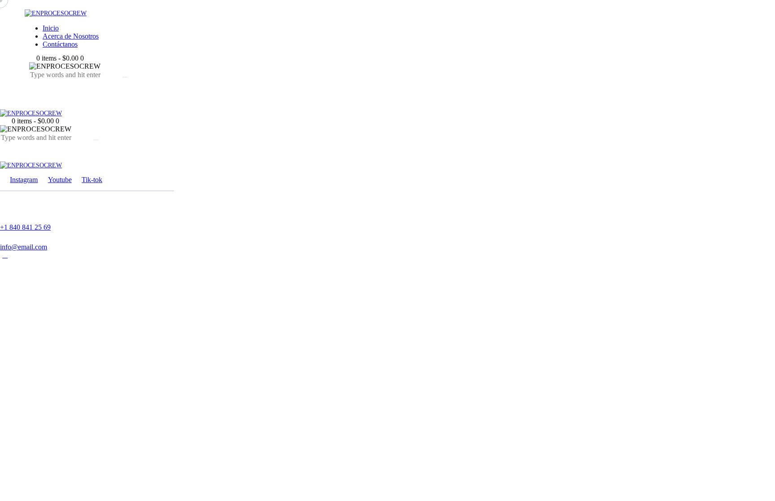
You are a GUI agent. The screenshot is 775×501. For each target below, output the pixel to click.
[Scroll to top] (5, 255)
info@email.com (23, 247)
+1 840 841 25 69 (25, 227)
